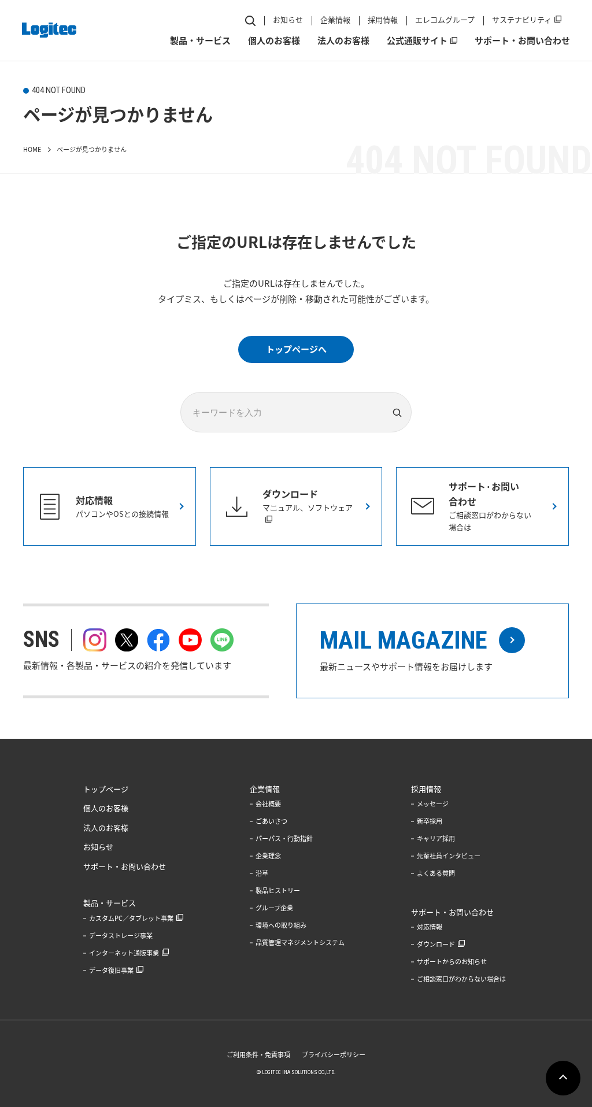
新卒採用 (429, 821)
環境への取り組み (281, 925)
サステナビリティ (522, 19)
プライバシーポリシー (333, 1055)
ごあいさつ (271, 821)
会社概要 (268, 804)
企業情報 (335, 19)
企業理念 (268, 856)
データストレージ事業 (121, 936)
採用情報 (383, 19)
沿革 (262, 873)
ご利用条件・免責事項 (258, 1055)
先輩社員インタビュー (448, 856)
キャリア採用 (436, 838)
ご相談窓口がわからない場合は (461, 979)
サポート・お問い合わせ (522, 40)
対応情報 (429, 927)
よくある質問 (436, 873)
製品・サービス (200, 40)
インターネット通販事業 (124, 953)
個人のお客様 (274, 40)
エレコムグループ (445, 19)
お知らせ (288, 19)
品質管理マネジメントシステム (300, 942)
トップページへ (296, 349)
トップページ (105, 788)
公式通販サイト (417, 40)
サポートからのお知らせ (452, 962)
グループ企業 (274, 908)
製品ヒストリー (278, 890)
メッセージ (433, 804)
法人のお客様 (343, 40)
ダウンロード (436, 944)
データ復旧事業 (111, 970)
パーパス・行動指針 (284, 838)
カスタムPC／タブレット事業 (131, 918)
